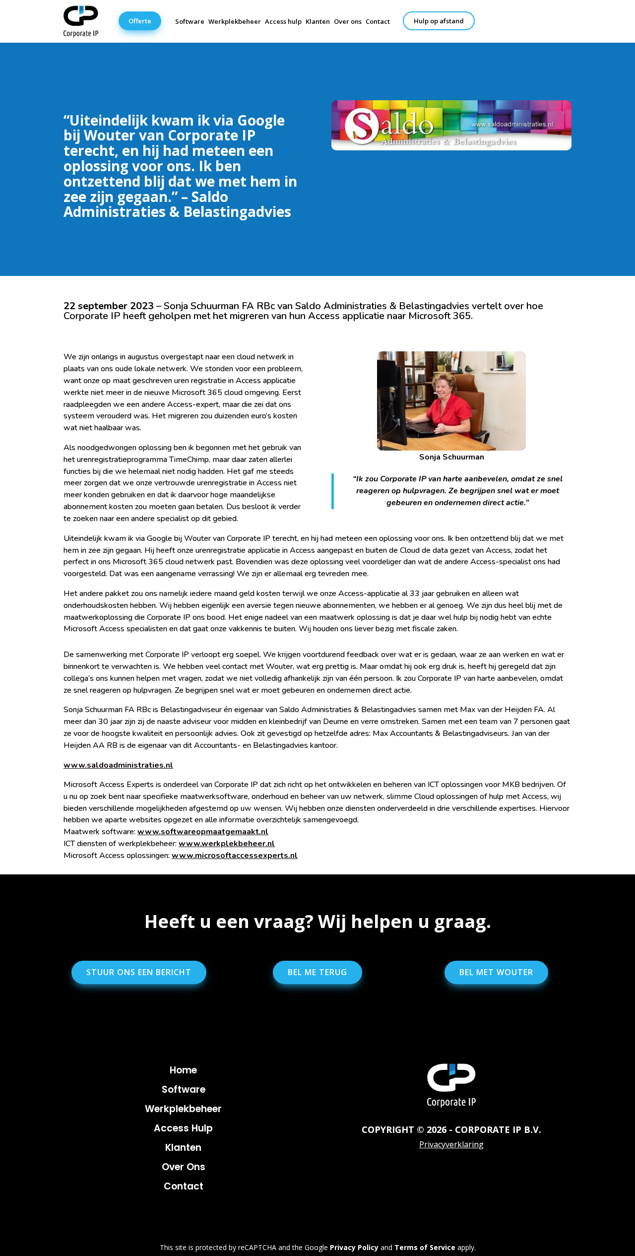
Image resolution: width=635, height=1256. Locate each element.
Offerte (139, 20)
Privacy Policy (354, 1247)
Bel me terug (317, 972)
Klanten (318, 21)
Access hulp (283, 21)
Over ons (348, 21)
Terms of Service (424, 1247)
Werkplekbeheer (234, 21)
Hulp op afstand (439, 20)
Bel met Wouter (496, 972)
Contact (378, 21)
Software (189, 21)
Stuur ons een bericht (138, 972)
